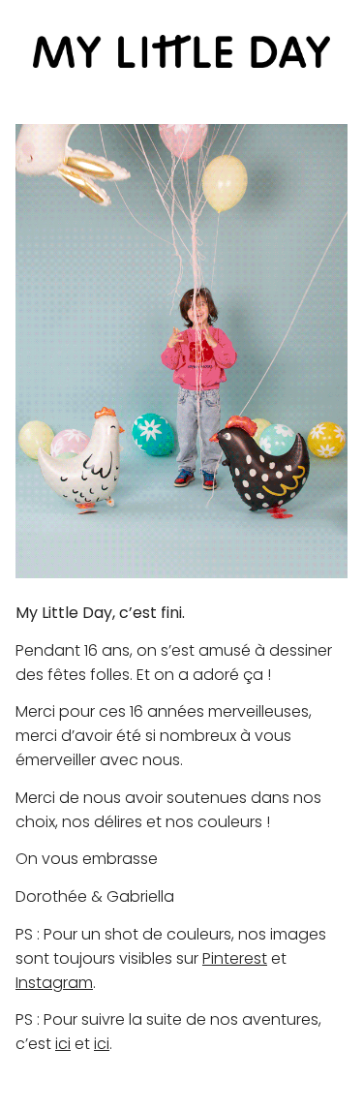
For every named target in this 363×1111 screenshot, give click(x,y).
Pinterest (234, 958)
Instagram (54, 983)
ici (63, 1044)
